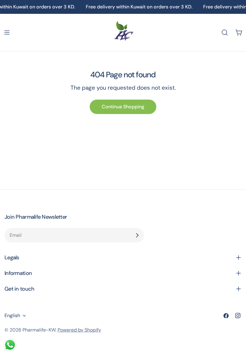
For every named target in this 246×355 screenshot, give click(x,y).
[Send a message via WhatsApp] (10, 345)
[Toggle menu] (7, 32)
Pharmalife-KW (39, 330)
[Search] (225, 32)
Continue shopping (123, 106)
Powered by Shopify (79, 330)
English (12, 315)
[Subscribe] (137, 235)
